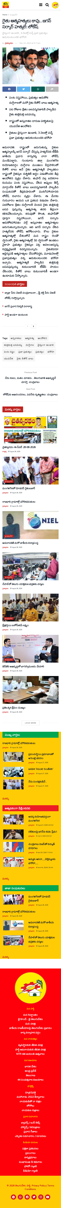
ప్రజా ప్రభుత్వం (25, 351)
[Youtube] (47, 1197)
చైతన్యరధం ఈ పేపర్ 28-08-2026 (19, 447)
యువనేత (8, 358)
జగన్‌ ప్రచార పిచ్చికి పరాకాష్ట (18, 306)
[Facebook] (27, 1197)
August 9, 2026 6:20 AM (45, 825)
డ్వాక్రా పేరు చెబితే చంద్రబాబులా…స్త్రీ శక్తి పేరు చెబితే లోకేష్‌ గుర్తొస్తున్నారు (30, 295)
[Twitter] (34, 1197)
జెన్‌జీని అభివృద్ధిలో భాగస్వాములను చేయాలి (23, 666)
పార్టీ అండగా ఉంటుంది (16, 314)
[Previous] (27, 326)
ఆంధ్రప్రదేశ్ (13, 14)
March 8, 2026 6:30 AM (45, 867)
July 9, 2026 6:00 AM (45, 836)
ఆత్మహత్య (29, 338)
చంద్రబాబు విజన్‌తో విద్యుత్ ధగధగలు (41, 846)
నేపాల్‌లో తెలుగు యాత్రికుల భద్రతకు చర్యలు (23, 584)
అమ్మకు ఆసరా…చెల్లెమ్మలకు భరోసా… (41, 861)
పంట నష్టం (9, 351)
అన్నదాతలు (16, 338)
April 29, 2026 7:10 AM (45, 852)
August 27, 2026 (43, 762)
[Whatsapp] (20, 1197)
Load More (30, 722)
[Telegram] (13, 1197)
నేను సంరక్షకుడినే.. (37, 781)
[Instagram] (40, 1197)
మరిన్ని (5, 798)
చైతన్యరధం (9, 43)
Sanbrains (54, 1204)
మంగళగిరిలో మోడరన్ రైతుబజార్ (18, 488)
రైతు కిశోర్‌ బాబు (25, 358)
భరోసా (51, 351)
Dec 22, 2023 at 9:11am (30, 43)
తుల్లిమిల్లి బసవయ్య (13, 345)
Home (4, 14)
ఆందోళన (42, 338)
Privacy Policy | (39, 1185)
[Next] (33, 326)
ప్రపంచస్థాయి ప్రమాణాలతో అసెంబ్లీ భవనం (41, 756)
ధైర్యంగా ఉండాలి (46, 345)
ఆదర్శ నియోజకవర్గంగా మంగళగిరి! (39, 818)
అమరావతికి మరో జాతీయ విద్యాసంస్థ (20, 542)
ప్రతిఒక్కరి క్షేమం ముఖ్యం (14, 707)
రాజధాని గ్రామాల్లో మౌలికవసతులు (18, 501)
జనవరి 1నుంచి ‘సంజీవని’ (40, 768)
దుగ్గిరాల (30, 345)
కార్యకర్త (4, 451)
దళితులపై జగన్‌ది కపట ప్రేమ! (42, 831)
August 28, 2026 (15, 451)
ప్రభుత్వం (40, 351)
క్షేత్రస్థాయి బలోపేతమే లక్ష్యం (15, 625)
